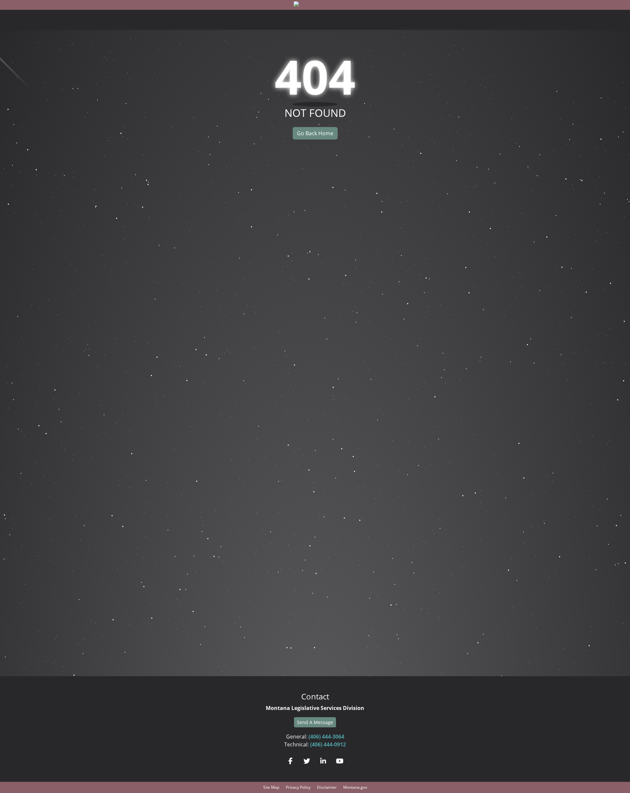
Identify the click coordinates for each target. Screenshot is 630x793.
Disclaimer (327, 787)
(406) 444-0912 (328, 744)
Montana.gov (355, 787)
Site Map (271, 787)
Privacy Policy (298, 787)
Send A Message (315, 722)
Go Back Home (315, 133)
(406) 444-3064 (326, 736)
